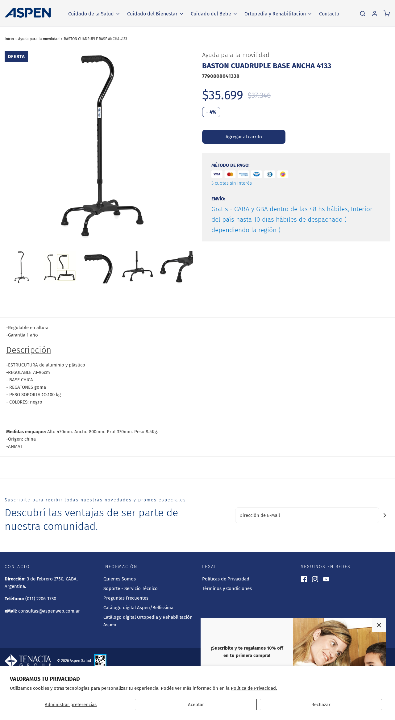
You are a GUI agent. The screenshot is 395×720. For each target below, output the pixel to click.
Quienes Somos (119, 579)
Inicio (9, 39)
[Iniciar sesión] (374, 13)
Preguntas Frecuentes (125, 598)
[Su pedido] (386, 13)
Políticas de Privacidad (225, 579)
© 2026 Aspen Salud (74, 661)
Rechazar (321, 704)
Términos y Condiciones (227, 588)
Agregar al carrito (244, 137)
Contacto (329, 14)
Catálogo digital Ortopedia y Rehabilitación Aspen (148, 620)
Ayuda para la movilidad (39, 39)
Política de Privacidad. (254, 688)
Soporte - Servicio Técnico (130, 588)
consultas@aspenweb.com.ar (49, 611)
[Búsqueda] (362, 13)
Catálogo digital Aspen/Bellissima (138, 607)
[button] (21, 267)
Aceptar (196, 704)
